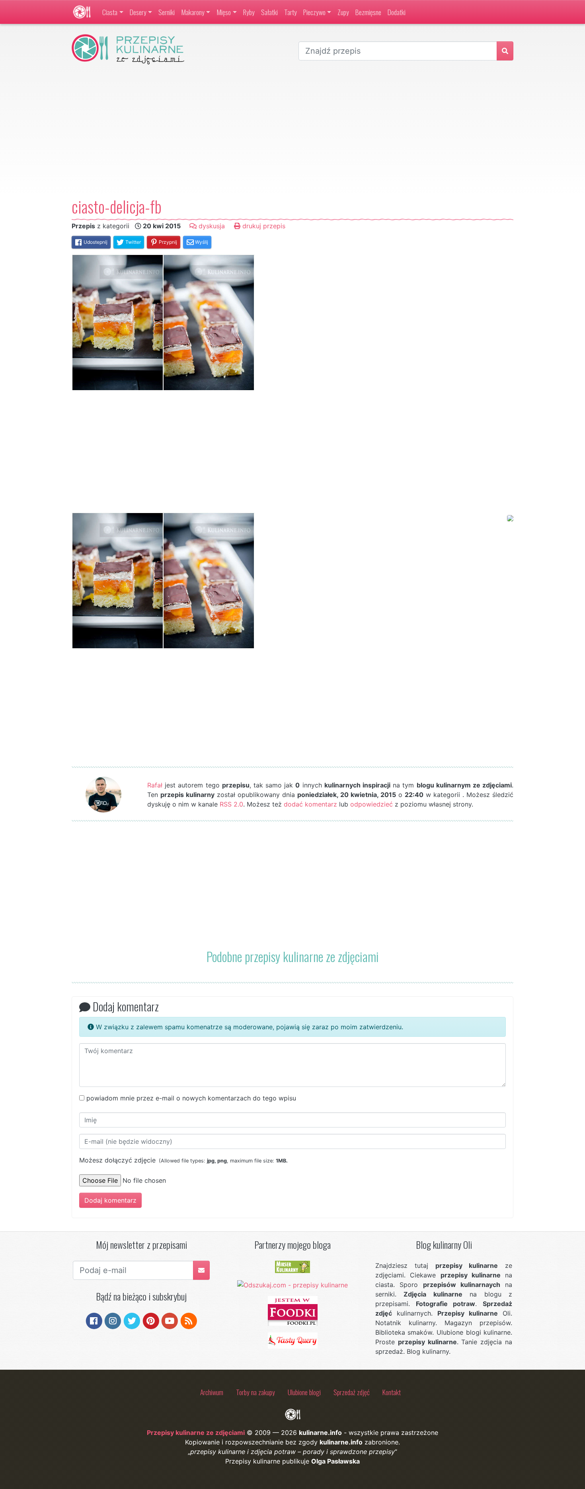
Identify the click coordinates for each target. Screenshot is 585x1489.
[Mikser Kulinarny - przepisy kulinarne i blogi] (292, 1266)
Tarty (290, 12)
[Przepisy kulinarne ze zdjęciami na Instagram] (112, 1320)
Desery (138, 12)
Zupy (343, 12)
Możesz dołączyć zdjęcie (183, 1160)
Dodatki (397, 12)
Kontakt (391, 1392)
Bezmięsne (368, 12)
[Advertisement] (292, 131)
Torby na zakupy (255, 1392)
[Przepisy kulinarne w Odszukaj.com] (292, 1284)
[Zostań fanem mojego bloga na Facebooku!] (94, 1320)
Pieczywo (314, 12)
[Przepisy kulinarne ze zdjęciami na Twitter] (131, 1320)
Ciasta (109, 12)
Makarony (193, 12)
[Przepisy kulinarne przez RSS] (188, 1320)
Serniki (166, 12)
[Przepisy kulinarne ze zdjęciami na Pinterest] (151, 1320)
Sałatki (269, 12)
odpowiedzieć (371, 804)
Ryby (249, 12)
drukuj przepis (262, 226)
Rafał (154, 785)
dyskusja (211, 226)
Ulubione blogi (304, 1392)
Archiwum (211, 1392)
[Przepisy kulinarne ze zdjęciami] (82, 12)
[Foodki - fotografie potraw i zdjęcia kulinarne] (293, 1310)
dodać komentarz (310, 804)
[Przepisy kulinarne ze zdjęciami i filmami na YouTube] (169, 1320)
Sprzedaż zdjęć (351, 1392)
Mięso (223, 12)
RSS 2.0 (231, 804)
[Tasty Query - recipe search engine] (293, 1340)
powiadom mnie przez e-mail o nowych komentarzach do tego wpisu (191, 1098)
